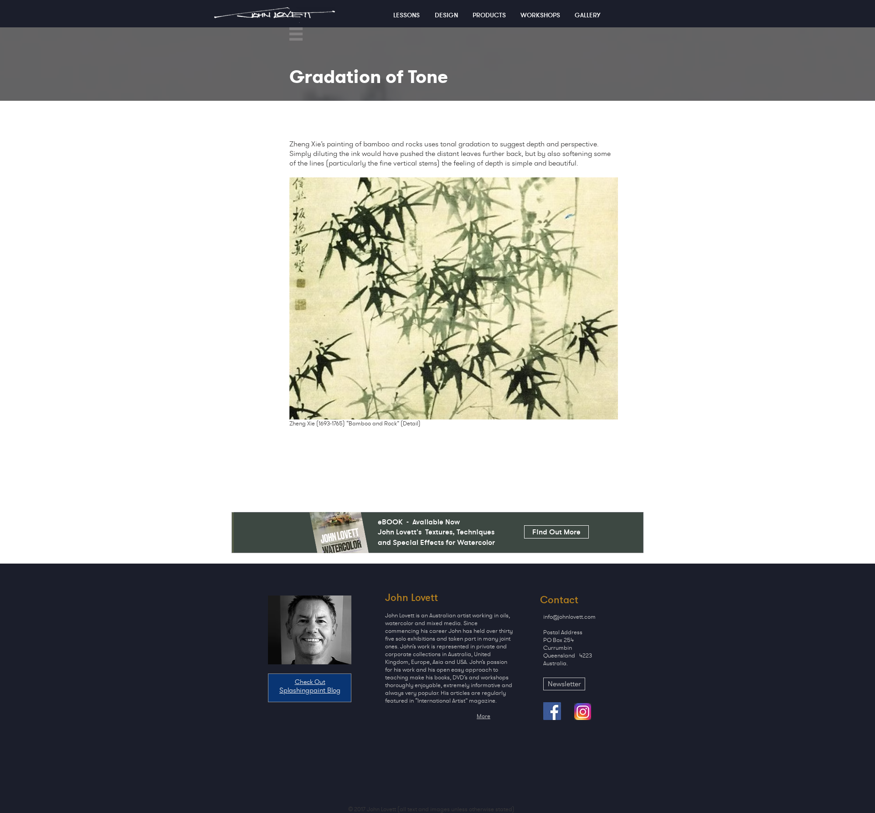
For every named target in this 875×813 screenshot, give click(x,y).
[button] (296, 34)
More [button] (483, 716)
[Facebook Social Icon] (552, 711)
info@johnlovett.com (569, 617)
